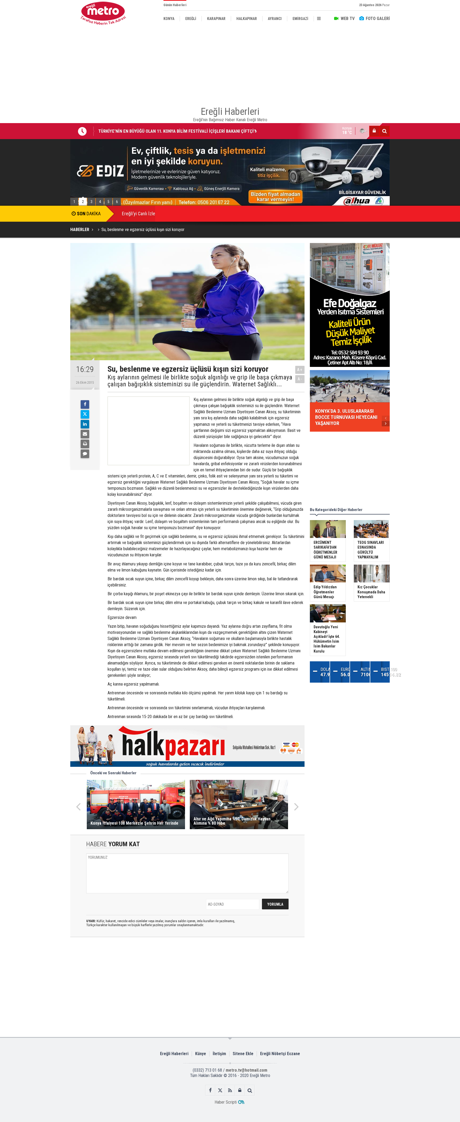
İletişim (219, 1053)
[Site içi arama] (384, 131)
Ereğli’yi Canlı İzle (138, 213)
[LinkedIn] (85, 424)
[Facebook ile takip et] (210, 1090)
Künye (200, 1053)
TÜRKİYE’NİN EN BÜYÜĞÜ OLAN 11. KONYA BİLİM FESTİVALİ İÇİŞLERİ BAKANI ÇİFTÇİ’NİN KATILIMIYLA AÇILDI (179, 126)
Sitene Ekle (243, 1053)
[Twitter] (85, 414)
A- (300, 379)
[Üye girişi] (374, 131)
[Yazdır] (85, 444)
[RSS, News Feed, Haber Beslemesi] (230, 1090)
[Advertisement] (43, 123)
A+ (300, 369)
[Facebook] (85, 404)
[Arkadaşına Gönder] (85, 434)
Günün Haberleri (174, 5)
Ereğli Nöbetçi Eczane (280, 1053)
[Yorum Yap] (85, 453)
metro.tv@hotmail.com (246, 1070)
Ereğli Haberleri (174, 1053)
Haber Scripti (226, 1102)
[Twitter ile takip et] (220, 1090)
